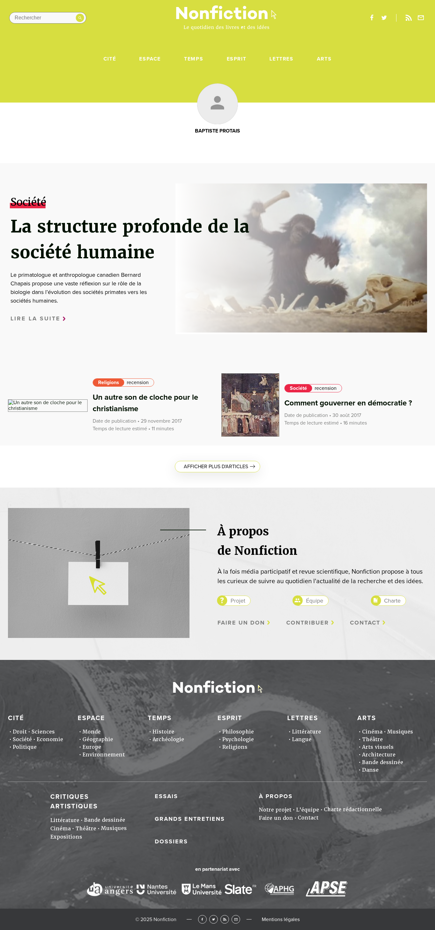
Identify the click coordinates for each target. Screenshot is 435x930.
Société (298, 388)
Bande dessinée (382, 762)
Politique (25, 747)
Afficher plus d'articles (216, 466)
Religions (108, 382)
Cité (109, 59)
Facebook (202, 919)
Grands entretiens (190, 818)
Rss (409, 18)
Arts (324, 59)
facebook (372, 18)
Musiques (400, 731)
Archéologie (168, 739)
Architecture (379, 754)
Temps (193, 59)
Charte (392, 600)
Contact (365, 622)
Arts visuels (378, 747)
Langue (301, 739)
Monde (91, 731)
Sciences (43, 731)
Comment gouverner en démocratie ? (348, 403)
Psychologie (238, 739)
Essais (166, 796)
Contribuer (307, 622)
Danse (370, 770)
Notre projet (275, 809)
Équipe (314, 600)
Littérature (306, 731)
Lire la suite (36, 318)
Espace (150, 59)
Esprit (236, 59)
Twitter (213, 919)
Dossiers (171, 841)
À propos (276, 796)
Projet (238, 600)
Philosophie (238, 731)
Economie (50, 739)
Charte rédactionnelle (353, 809)
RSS (224, 919)
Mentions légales (281, 919)
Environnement (103, 754)
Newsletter (421, 18)
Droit (20, 731)
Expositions (66, 836)
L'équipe (307, 809)
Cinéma (372, 731)
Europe (91, 747)
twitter (384, 18)
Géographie (97, 739)
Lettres (281, 59)
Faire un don (241, 622)
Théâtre (372, 739)
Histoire (163, 731)
